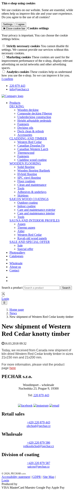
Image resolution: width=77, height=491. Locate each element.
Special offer (25, 249)
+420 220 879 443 (38, 422)
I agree (20, 24)
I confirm (7, 79)
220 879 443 (41, 395)
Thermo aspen (26, 227)
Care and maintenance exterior (36, 209)
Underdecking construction (34, 117)
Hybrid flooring (27, 174)
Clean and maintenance (31, 184)
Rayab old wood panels (32, 238)
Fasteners (23, 124)
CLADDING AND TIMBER (28, 138)
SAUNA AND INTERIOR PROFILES (34, 220)
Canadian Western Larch (32, 149)
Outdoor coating (27, 202)
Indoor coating (26, 206)
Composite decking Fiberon (34, 113)
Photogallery (17, 252)
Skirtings (22, 195)
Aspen (21, 224)
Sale (20, 245)
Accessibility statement (16, 477)
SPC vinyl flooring (29, 177)
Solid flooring (26, 167)
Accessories (24, 135)
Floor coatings (26, 181)
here (12, 368)
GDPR (36, 477)
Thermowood (25, 152)
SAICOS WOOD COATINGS (29, 199)
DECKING (16, 106)
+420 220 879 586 (38, 442)
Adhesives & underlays (31, 192)
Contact (14, 270)
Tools (20, 188)
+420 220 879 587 (38, 463)
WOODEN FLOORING (25, 163)
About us (15, 266)
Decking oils (25, 127)
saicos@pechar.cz (38, 466)
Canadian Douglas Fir (31, 145)
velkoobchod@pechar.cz (38, 446)
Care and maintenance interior (36, 213)
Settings (8, 24)
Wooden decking (27, 110)
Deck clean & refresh (30, 131)
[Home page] (12, 96)
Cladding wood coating (32, 159)
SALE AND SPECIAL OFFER (29, 242)
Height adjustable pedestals (34, 120)
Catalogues (16, 256)
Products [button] (14, 102)
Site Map (48, 477)
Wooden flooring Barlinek (33, 170)
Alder (20, 231)
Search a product (12, 287)
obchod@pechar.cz (39, 426)
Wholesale (16, 263)
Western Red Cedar (29, 142)
